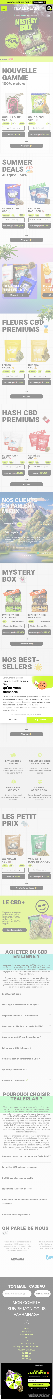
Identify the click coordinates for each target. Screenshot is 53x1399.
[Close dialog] (50, 1364)
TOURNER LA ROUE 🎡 (39, 1384)
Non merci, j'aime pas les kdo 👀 (39, 1388)
